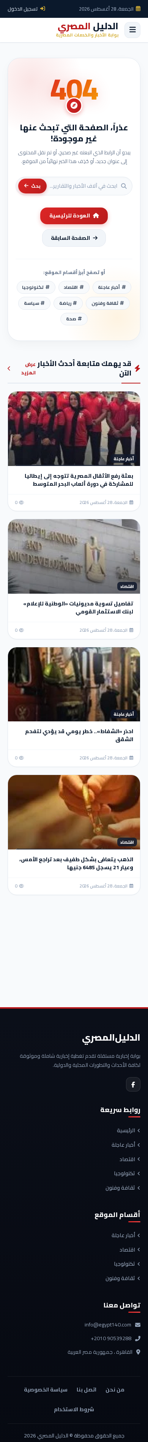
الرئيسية (126, 1130)
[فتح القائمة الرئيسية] (132, 30)
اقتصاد (127, 1159)
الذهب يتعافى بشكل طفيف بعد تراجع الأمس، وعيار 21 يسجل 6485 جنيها (76, 863)
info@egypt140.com (108, 1324)
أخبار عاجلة (123, 1145)
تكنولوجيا (124, 1173)
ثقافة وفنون (120, 1188)
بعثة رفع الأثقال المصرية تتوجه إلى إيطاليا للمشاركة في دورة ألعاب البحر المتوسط (79, 480)
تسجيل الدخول (23, 9)
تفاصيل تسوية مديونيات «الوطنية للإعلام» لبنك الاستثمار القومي (78, 607)
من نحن (114, 1389)
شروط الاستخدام (74, 1409)
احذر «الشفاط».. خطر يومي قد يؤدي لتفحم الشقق (79, 735)
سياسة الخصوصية (46, 1389)
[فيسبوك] (133, 1084)
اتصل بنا (86, 1389)
